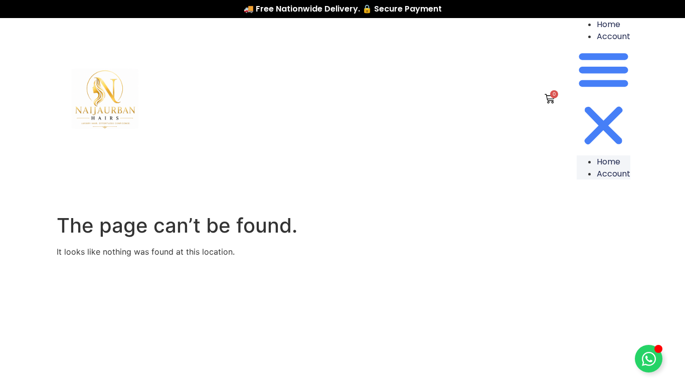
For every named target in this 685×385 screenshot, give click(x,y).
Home (608, 24)
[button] (603, 98)
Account (613, 36)
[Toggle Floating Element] (648, 358)
